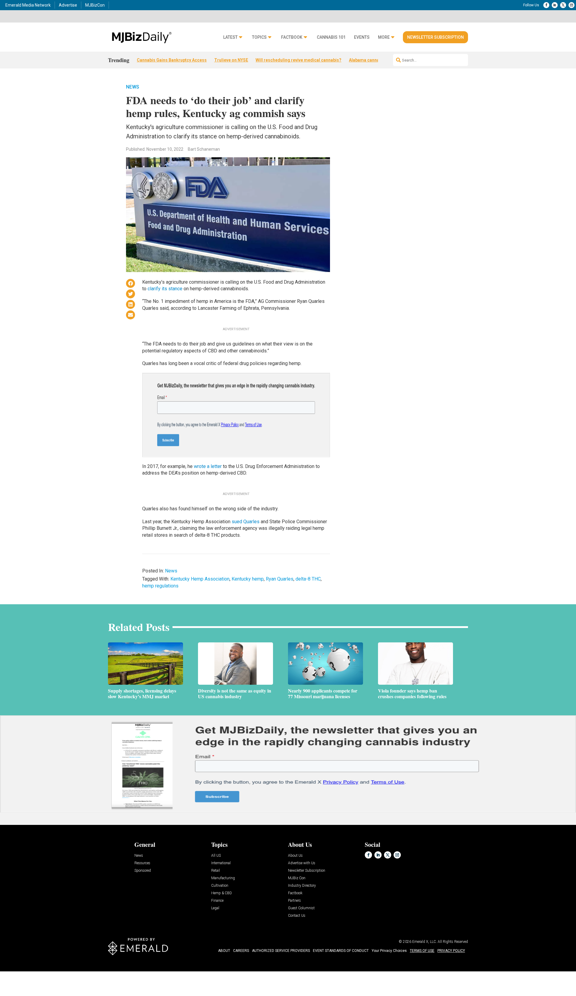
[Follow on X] (563, 5)
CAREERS (241, 951)
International (221, 863)
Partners (294, 901)
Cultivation (219, 886)
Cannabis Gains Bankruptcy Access (172, 60)
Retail (215, 871)
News (132, 87)
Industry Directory (302, 886)
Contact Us (296, 916)
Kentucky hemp (248, 579)
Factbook (291, 37)
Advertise (68, 5)
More (384, 37)
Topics (259, 37)
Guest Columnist (301, 908)
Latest (230, 37)
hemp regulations (160, 586)
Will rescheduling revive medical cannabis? (298, 60)
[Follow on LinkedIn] (555, 5)
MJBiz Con (296, 878)
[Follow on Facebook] (546, 5)
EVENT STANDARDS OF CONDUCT (341, 951)
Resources (142, 863)
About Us (295, 856)
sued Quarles (246, 521)
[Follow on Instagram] (571, 5)
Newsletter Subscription (435, 37)
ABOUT (224, 951)
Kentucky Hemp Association (200, 579)
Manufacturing (223, 878)
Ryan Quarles (279, 579)
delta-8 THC (308, 579)
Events (362, 37)
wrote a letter (208, 466)
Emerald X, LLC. (424, 942)
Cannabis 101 (331, 37)
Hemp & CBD (221, 893)
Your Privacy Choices (389, 951)
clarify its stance (165, 288)
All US (216, 856)
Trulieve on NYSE (231, 60)
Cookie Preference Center (61, 972)
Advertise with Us (301, 863)
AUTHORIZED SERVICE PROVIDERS (281, 951)
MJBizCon (95, 5)
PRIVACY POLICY (451, 951)
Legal (215, 908)
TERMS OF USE (422, 951)
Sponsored (142, 871)
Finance (217, 901)
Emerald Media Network (28, 5)
